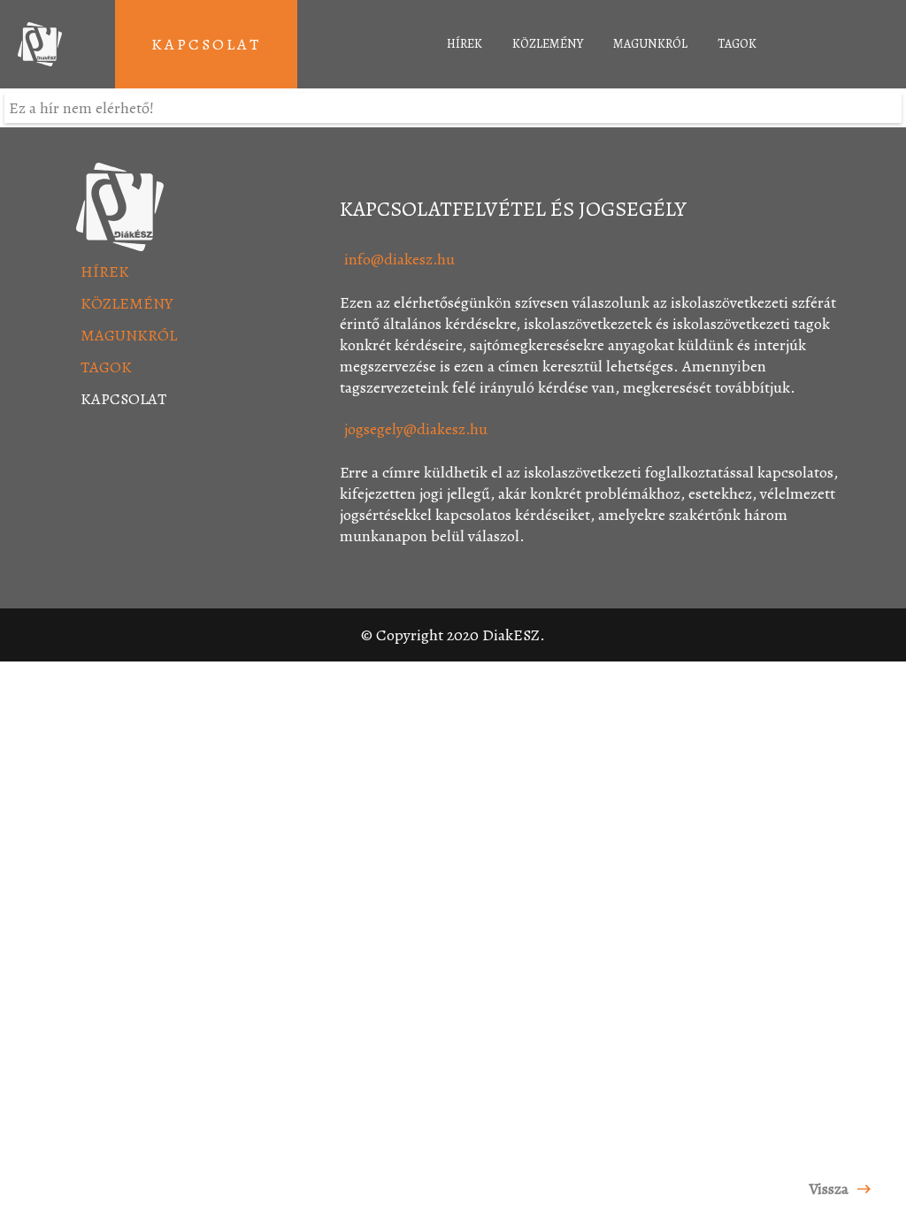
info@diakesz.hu (399, 259)
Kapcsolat (206, 44)
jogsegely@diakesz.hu (416, 429)
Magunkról (650, 43)
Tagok (737, 43)
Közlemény (547, 43)
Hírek (464, 43)
